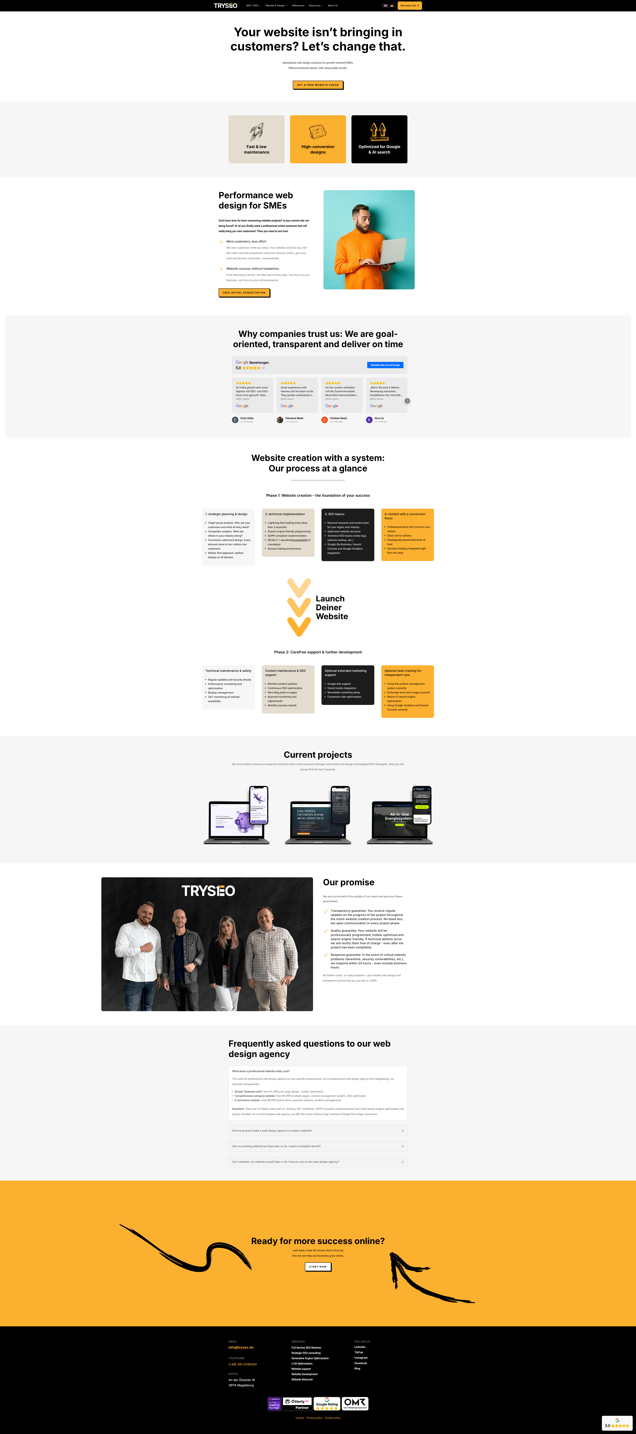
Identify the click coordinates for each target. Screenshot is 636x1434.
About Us (333, 5)
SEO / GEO (252, 5)
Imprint (300, 1417)
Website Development (305, 1374)
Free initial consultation (244, 292)
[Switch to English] (386, 5)
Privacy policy (314, 1417)
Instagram (361, 1357)
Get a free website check (318, 84)
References (298, 5)
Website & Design (275, 5)
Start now (318, 1266)
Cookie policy (333, 1417)
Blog (357, 1368)
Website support (301, 1369)
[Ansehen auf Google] (242, 406)
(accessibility (300, 540)
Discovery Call (408, 5)
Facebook (360, 1363)
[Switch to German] (392, 5)
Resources (314, 5)
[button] (232, 400)
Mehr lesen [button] (242, 398)
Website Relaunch (302, 1379)
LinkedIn (360, 1347)
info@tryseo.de (241, 1348)
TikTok (358, 1352)
